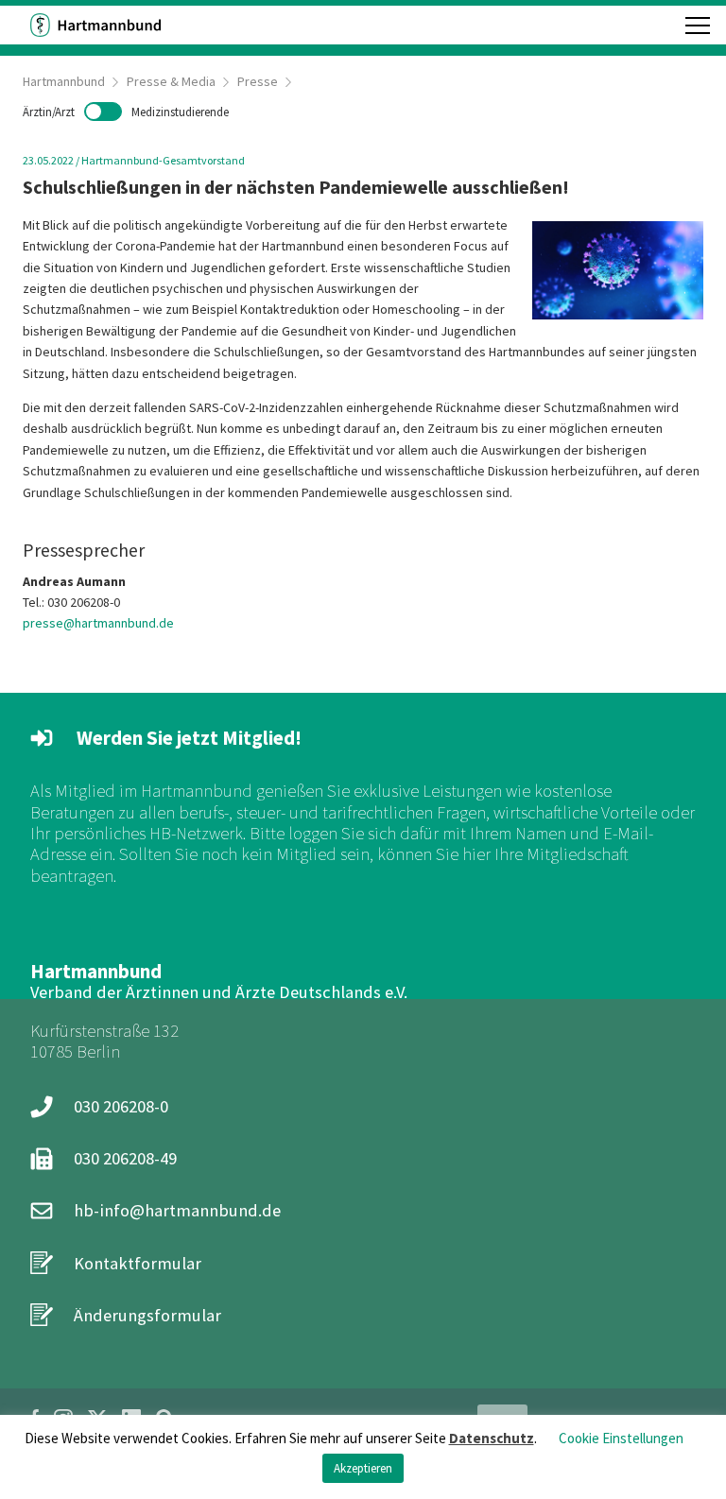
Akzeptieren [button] (363, 1468)
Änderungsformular (147, 1315)
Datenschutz (491, 1438)
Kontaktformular (137, 1263)
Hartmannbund (64, 81)
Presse (257, 81)
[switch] (126, 111)
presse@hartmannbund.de (98, 622)
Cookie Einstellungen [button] (621, 1438)
